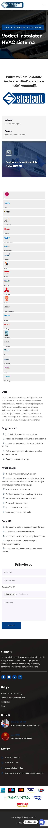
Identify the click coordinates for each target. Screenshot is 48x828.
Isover (6, 216)
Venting (6, 329)
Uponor (6, 320)
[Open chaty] (42, 822)
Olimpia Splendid (9, 311)
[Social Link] (3, 677)
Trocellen (7, 337)
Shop (3, 706)
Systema (6, 285)
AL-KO (6, 277)
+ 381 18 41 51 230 (12, 762)
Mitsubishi (7, 294)
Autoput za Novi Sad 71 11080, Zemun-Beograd (24, 773)
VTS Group (7, 225)
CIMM (5, 268)
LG (5, 199)
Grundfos (7, 363)
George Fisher (8, 242)
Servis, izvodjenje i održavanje (13, 698)
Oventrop (7, 381)
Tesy (5, 372)
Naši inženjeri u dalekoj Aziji (21, 738)
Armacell (6, 346)
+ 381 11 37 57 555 (12, 757)
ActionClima (7, 251)
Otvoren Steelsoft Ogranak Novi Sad (25, 725)
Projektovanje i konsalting (11, 693)
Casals (6, 355)
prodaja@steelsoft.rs (14, 768)
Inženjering (5, 702)
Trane (6, 303)
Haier (5, 207)
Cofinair (6, 259)
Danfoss (6, 233)
